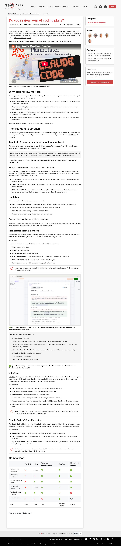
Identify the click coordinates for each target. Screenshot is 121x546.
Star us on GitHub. (67, 533)
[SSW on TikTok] (112, 539)
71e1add (56, 543)
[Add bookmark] (57, 24)
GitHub (111, 543)
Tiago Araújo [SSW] (25, 24)
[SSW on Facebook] (94, 539)
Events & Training (54, 7)
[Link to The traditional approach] (42, 128)
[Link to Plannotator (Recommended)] (40, 230)
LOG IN (112, 6)
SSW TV (86, 7)
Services (34, 7)
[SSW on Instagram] (97, 539)
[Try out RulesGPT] (95, 7)
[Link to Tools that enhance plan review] (50, 219)
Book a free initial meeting (100, 82)
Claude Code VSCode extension (22, 424)
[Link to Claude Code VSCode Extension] (43, 420)
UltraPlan (12, 377)
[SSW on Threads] (101, 539)
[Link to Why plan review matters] (42, 92)
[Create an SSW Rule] (100, 7)
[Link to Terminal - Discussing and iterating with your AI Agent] (66, 142)
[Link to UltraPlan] (20, 373)
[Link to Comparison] (26, 458)
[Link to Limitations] (21, 197)
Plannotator (13, 234)
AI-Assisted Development (30, 14)
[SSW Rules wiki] (105, 7)
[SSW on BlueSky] (108, 539)
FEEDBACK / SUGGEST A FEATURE (58, 539)
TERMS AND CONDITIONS (75, 539)
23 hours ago (43, 543)
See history (43, 24)
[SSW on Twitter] (104, 539)
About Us (67, 7)
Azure (105, 543)
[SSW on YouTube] (86, 539)
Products (43, 7)
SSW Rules (76, 7)
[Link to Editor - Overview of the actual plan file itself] (56, 167)
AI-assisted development (22, 38)
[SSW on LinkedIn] (90, 539)
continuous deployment (26, 543)
